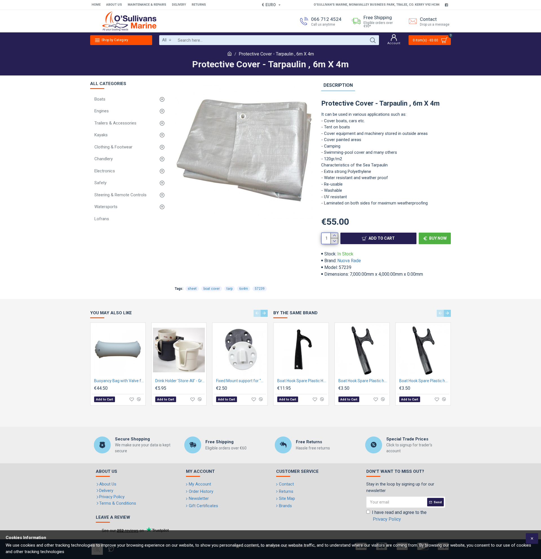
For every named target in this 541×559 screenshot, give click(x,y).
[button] (257, 313)
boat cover (211, 289)
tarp (229, 289)
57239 (260, 289)
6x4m (243, 289)
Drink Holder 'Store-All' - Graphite (180, 380)
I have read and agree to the (399, 516)
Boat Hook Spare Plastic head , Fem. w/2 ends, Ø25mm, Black (363, 380)
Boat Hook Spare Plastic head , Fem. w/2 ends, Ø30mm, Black (424, 380)
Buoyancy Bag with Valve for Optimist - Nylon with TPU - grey (119, 380)
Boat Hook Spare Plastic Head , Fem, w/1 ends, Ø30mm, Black (302, 380)
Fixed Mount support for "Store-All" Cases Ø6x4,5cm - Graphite (241, 380)
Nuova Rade (349, 260)
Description (338, 85)
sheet (192, 289)
